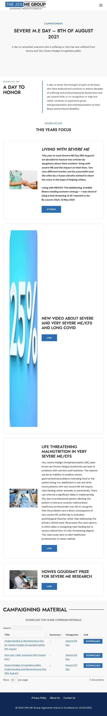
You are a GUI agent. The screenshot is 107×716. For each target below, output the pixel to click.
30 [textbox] (12, 680)
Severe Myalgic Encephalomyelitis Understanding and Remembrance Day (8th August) (25, 669)
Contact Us (69, 698)
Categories (72, 634)
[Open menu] (101, 5)
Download (93, 641)
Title (7, 634)
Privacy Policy (39, 698)
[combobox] (13, 680)
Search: (7, 628)
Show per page (15, 680)
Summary (55, 634)
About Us (55, 698)
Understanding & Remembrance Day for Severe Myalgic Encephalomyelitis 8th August (24, 644)
